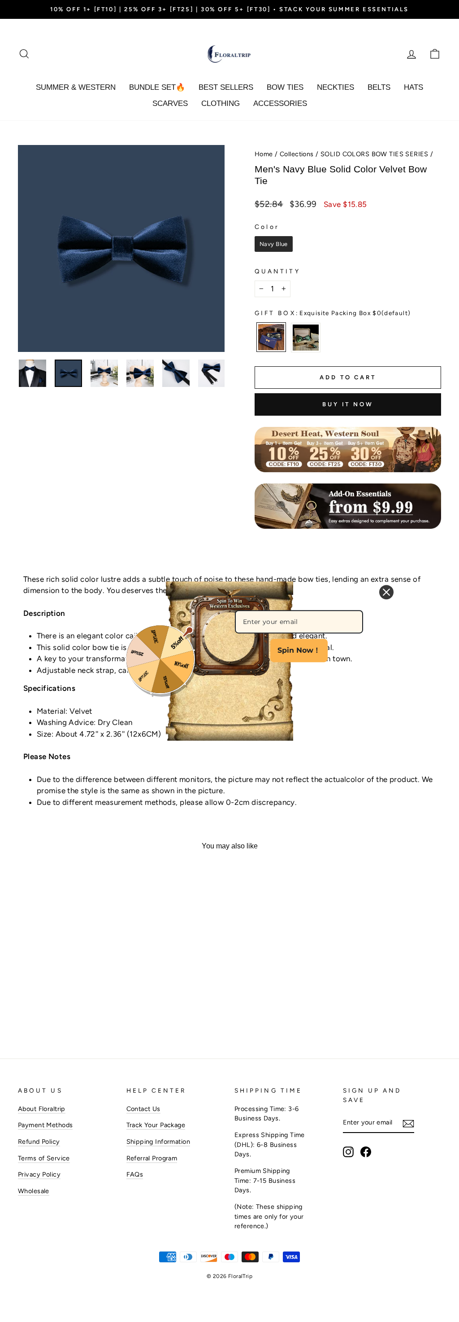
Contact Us (143, 1109)
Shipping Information (158, 1142)
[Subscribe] (408, 1123)
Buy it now (347, 404)
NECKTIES (335, 87)
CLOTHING (220, 103)
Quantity (277, 271)
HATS (413, 87)
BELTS (379, 87)
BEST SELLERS (226, 87)
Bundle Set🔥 (157, 87)
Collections (297, 154)
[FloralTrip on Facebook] (365, 1151)
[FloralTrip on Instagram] (348, 1151)
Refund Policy (39, 1142)
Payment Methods (45, 1125)
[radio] (274, 244)
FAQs (134, 1174)
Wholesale (33, 1191)
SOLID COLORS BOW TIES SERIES (374, 154)
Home (264, 154)
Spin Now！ (298, 650)
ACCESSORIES (280, 103)
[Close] (386, 592)
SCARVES (170, 103)
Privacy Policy (39, 1174)
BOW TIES (285, 87)
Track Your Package (156, 1125)
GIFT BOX (333, 312)
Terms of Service (44, 1158)
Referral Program (152, 1158)
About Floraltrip (41, 1109)
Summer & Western (76, 87)
